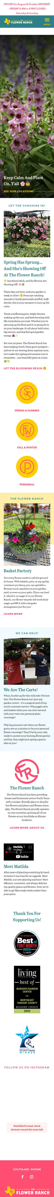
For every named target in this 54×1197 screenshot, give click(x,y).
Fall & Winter (27, 447)
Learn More (13, 614)
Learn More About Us (27, 827)
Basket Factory (18, 570)
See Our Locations (19, 191)
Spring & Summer (27, 410)
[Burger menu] (47, 19)
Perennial (27, 484)
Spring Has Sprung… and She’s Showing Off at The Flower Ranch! (25, 268)
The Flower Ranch (27, 788)
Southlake (21, 1169)
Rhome (36, 1169)
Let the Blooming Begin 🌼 (25, 368)
